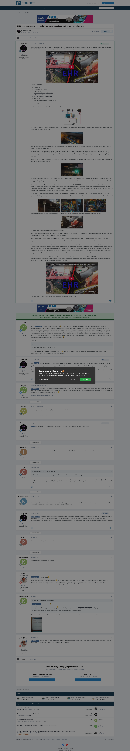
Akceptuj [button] (85, 379)
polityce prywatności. (79, 375)
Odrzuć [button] (73, 379)
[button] (43, 379)
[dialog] (65, 375)
